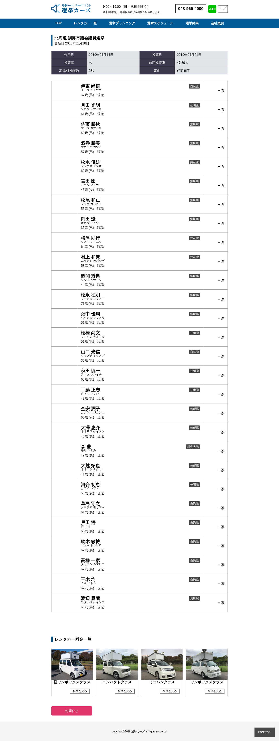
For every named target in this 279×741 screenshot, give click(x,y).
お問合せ (71, 711)
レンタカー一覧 (85, 23)
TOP (58, 23)
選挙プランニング (122, 23)
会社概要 (217, 23)
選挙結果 (192, 23)
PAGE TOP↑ (264, 732)
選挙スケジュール (160, 23)
